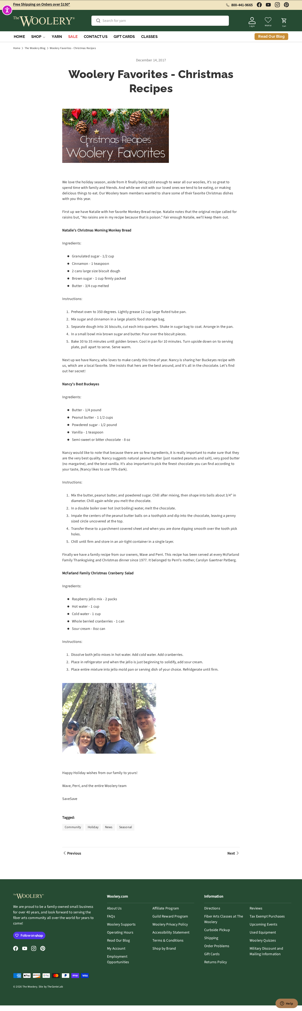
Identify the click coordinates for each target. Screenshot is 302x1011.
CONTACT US (95, 36)
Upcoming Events (263, 924)
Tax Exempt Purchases (267, 916)
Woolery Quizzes (263, 940)
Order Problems (216, 946)
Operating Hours (120, 932)
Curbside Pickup (217, 930)
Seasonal (125, 827)
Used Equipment (263, 932)
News (109, 827)
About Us (114, 908)
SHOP (36, 36)
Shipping (211, 938)
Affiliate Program (165, 908)
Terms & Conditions (167, 940)
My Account (116, 948)
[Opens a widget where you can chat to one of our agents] (286, 1004)
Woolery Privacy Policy (170, 924)
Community (73, 827)
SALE (73, 36)
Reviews (256, 908)
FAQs (111, 916)
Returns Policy (215, 962)
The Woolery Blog (35, 48)
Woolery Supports (121, 924)
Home (16, 48)
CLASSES (149, 36)
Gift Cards (212, 954)
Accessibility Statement (170, 932)
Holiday (93, 827)
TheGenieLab (55, 987)
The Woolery (29, 987)
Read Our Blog (118, 940)
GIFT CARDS (124, 36)
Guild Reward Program (170, 916)
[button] (284, 21)
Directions (212, 908)
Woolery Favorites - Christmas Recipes (73, 48)
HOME (19, 36)
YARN (57, 36)
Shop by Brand (164, 948)
